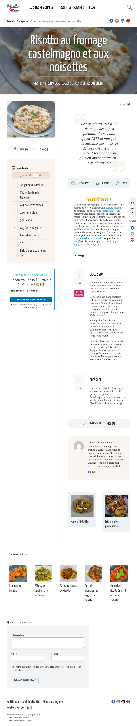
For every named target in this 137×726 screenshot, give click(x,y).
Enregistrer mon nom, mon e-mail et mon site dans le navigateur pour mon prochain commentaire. (46, 669)
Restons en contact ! (19, 707)
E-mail (55, 654)
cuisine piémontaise (105, 211)
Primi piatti (22, 21)
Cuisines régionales (41, 7)
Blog (92, 7)
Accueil (10, 21)
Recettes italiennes (72, 7)
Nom (14, 654)
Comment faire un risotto (87, 238)
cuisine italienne (114, 208)
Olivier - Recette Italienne (101, 442)
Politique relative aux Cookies (20, 720)
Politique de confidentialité (23, 702)
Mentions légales (53, 702)
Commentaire (94, 423)
